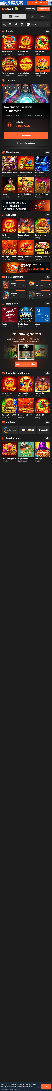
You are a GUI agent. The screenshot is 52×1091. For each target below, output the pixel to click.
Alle (47, 31)
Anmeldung (30, 9)
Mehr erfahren (25, 1089)
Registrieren (44, 9)
